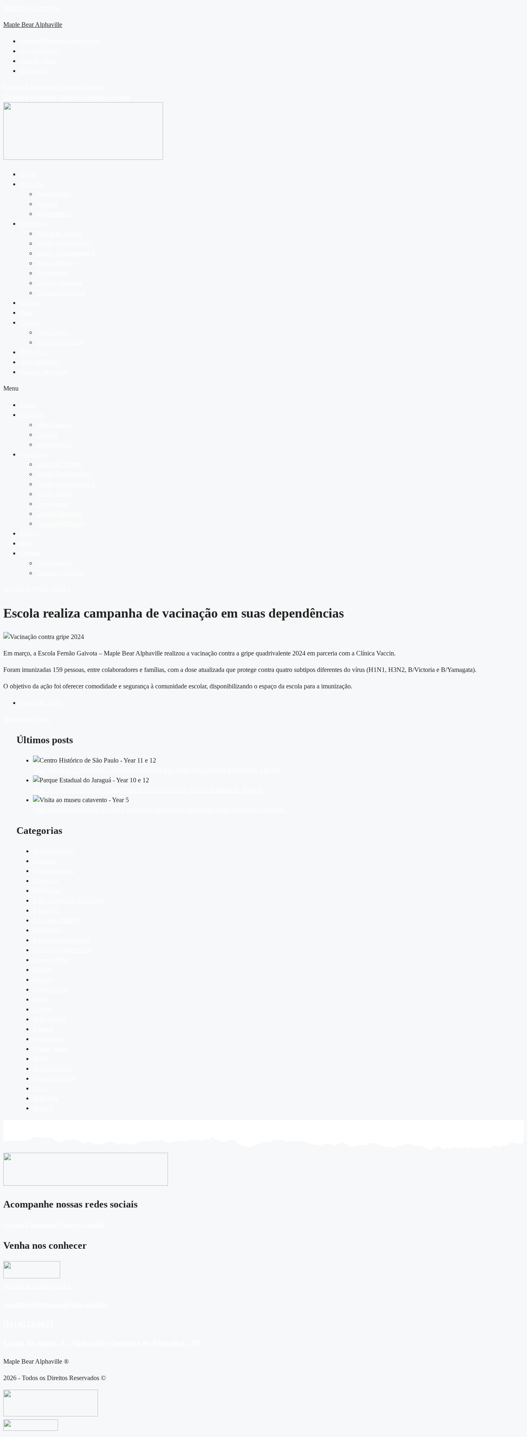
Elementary (48, 930)
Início (27, 404)
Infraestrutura (53, 213)
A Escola (31, 183)
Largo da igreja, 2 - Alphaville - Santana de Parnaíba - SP (101, 1343)
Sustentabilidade (54, 1078)
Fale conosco (53, 332)
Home (28, 174)
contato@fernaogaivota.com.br (56, 1304)
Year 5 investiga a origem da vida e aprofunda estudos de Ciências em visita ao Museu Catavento (158, 809)
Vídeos (29, 302)
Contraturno (52, 272)
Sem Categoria (52, 1068)
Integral (43, 1028)
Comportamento (54, 870)
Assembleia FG (53, 850)
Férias (41, 999)
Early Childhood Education (68, 900)
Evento (42, 979)
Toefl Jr (43, 1108)
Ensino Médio (54, 263)
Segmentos (34, 223)
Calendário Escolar (61, 292)
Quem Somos (54, 424)
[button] (272, 184)
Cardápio (45, 860)
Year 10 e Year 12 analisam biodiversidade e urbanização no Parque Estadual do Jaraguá (147, 789)
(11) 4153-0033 (28, 1324)
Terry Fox (46, 1098)
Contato (30, 322)
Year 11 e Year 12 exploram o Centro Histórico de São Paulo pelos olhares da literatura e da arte (157, 770)
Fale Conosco (54, 562)
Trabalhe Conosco (60, 342)
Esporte (43, 969)
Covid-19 (45, 880)
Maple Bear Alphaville (32, 24)
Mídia (40, 1058)
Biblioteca (33, 352)
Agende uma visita (44, 371)
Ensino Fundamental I (64, 243)
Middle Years (50, 1048)
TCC (39, 1088)
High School (49, 1019)
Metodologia (49, 1038)
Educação (45, 910)
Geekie (42, 1009)
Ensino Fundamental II (66, 253)
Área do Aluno (39, 361)
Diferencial (47, 890)
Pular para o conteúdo (31, 8)
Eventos (46, 203)
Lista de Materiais (59, 282)
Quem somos (53, 193)
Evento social (50, 989)
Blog (26, 312)
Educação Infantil (59, 233)
